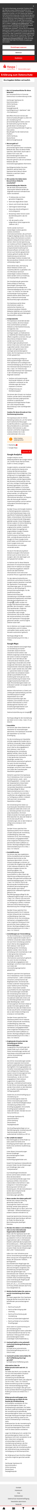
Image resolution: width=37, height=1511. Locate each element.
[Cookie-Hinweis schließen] (33, 6)
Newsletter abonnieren (18, 1501)
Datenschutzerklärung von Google (18, 712)
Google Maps (13, 448)
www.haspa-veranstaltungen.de (17, 1053)
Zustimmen (18, 58)
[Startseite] (3, 1508)
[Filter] (23, 1508)
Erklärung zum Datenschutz (20, 23)
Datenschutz (18, 1496)
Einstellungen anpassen (18, 47)
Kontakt (18, 1487)
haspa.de (18, 1504)
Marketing (12, 445)
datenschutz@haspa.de (14, 140)
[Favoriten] (33, 1508)
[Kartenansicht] (13, 1508)
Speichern (26, 451)
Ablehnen (18, 52)
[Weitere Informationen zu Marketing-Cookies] (16, 445)
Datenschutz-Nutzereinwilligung (13, 38)
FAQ (18, 1493)
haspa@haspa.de (12, 108)
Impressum (18, 1490)
